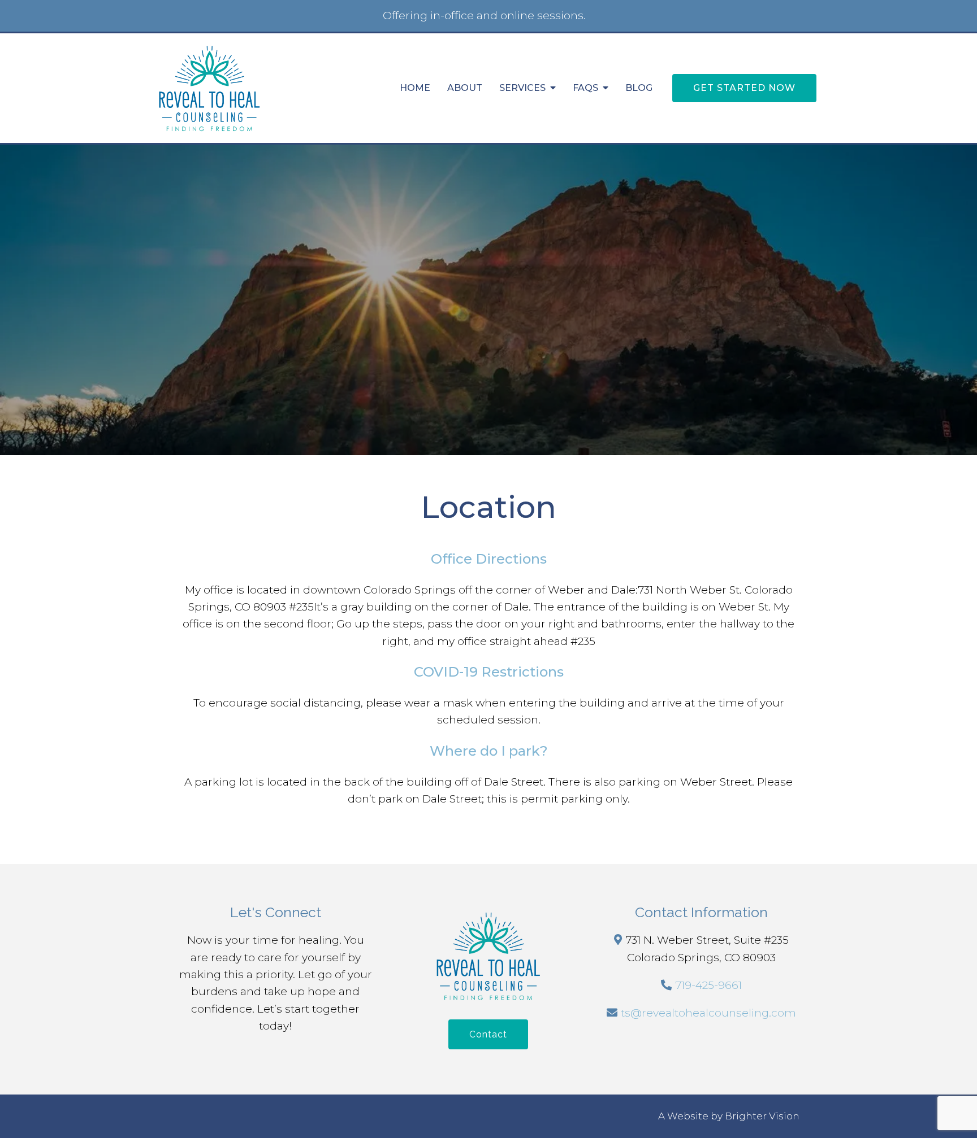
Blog (638, 87)
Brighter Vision (762, 1116)
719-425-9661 (708, 985)
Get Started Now (744, 87)
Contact (488, 1034)
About (464, 87)
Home (415, 87)
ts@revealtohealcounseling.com (708, 1012)
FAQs (585, 87)
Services (522, 87)
